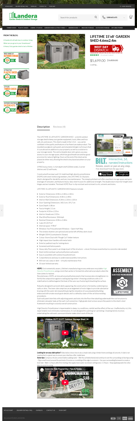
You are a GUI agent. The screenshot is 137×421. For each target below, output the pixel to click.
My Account (9, 6)
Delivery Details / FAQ (22, 6)
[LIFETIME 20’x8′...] (135, 211)
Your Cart (52, 6)
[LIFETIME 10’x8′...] (2, 211)
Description (43, 126)
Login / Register (126, 6)
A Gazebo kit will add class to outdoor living (18, 40)
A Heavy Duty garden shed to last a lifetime (18, 46)
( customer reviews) (107, 55)
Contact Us (42, 6)
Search (96, 17)
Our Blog (34, 6)
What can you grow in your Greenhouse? (17, 43)
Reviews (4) (59, 126)
